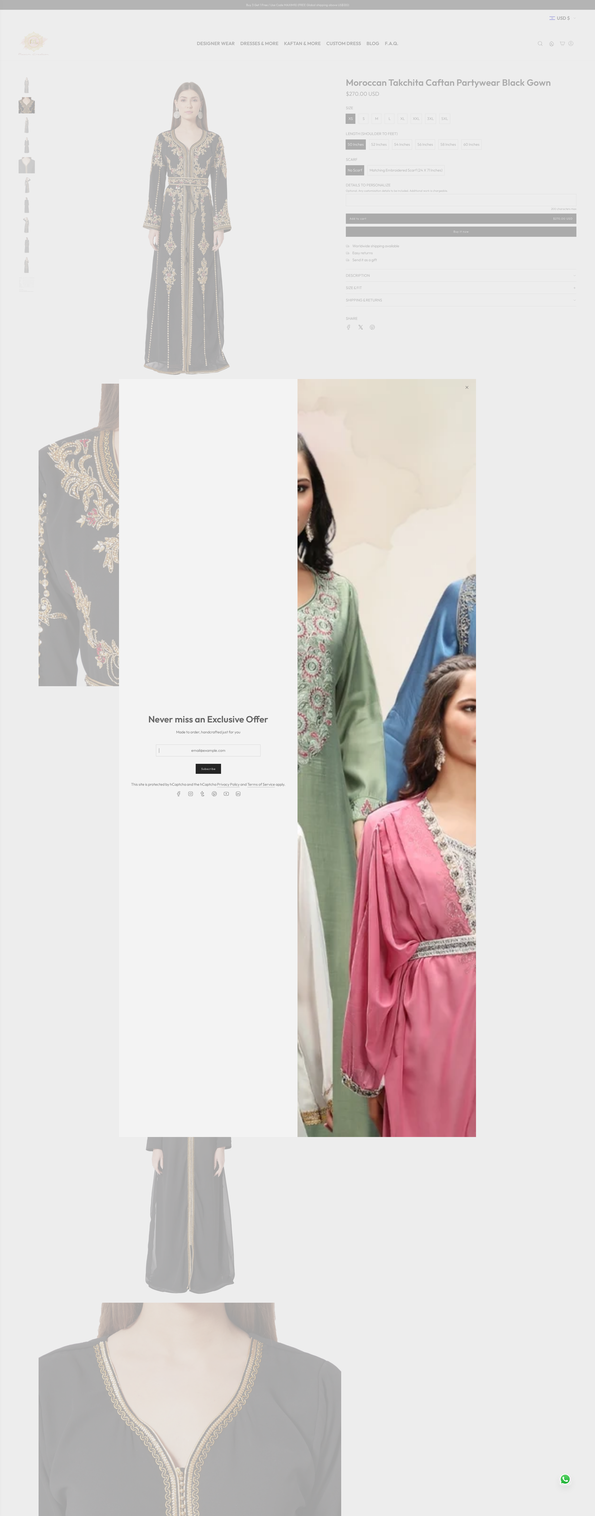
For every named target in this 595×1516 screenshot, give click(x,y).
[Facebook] (178, 793)
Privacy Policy (228, 784)
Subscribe (208, 769)
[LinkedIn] (238, 793)
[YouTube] (226, 793)
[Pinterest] (214, 793)
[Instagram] (190, 793)
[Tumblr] (202, 793)
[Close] (467, 387)
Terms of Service (261, 784)
